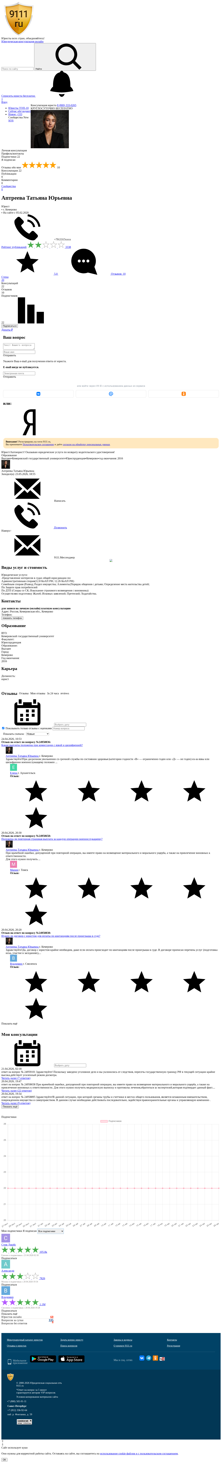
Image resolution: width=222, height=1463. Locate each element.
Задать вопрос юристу (71, 1340)
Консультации (11, 170)
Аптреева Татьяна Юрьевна (22, 755)
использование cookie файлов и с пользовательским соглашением (139, 1453)
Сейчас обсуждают (19, 111)
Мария (14, 869)
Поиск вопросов (68, 1345)
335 (51, 1320)
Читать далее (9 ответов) (15, 1103)
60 (51, 1316)
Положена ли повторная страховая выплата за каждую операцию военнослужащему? (52, 839)
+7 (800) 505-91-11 (16, 1401)
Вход (4, 102)
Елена (14, 772)
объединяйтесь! (35, 38)
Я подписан (8, 159)
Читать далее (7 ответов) (15, 1078)
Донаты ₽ (7, 329)
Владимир (16, 963)
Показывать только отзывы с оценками (28, 728)
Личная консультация (14, 150)
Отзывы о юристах (16, 1345)
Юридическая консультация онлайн (22, 41)
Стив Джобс (8, 1244)
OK (4, 1459)
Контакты (172, 1340)
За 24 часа (53, 693)
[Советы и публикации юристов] (18, 35)
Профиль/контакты (12, 153)
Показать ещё (9, 1023)
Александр (7, 1270)
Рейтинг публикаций (14, 247)
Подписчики (10, 156)
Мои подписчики (11, 1230)
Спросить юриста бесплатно (18, 95)
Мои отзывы (37, 693)
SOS (11, 120)
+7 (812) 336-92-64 (17, 1410)
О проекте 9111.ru (123, 1345)
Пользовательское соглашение (38, 444)
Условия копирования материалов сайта (37, 1397)
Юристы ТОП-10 (18, 108)
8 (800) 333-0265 (66, 105)
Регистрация (173, 1345)
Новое (15, 114)
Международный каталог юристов (25, 1340)
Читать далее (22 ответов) (16, 1090)
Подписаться (9, 326)
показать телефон (12, 618)
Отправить (9, 355)
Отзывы (24, 693)
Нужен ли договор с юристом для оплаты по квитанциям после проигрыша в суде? (50, 935)
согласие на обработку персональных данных (86, 444)
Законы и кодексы (123, 1340)
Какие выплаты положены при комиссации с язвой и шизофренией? (42, 745)
